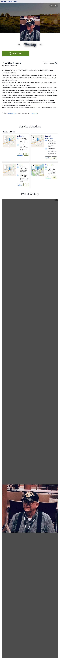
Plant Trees (26, 154)
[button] (9, 139)
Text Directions (20, 154)
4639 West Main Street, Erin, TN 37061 (24, 149)
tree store (34, 113)
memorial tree (12, 113)
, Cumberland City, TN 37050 (52, 173)
